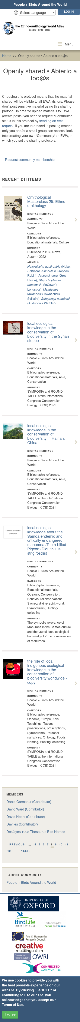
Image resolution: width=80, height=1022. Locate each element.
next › (26, 851)
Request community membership (30, 159)
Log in (69, 11)
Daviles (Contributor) (22, 824)
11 (66, 844)
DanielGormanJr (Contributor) (28, 801)
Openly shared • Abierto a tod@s (43, 55)
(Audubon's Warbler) (48, 300)
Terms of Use (12, 1004)
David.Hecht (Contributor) (25, 816)
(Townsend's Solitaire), (43, 294)
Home (6, 55)
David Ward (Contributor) (25, 809)
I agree (10, 1014)
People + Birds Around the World (40, 4)
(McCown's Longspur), (44, 284)
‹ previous (16, 844)
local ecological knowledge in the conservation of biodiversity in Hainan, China (46, 434)
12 (9, 851)
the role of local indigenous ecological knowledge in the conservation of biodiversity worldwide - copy (47, 671)
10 (61, 844)
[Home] (34, 24)
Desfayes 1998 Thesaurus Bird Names (35, 831)
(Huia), (49, 266)
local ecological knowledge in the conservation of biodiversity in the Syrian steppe (48, 331)
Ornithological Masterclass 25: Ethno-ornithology (47, 201)
